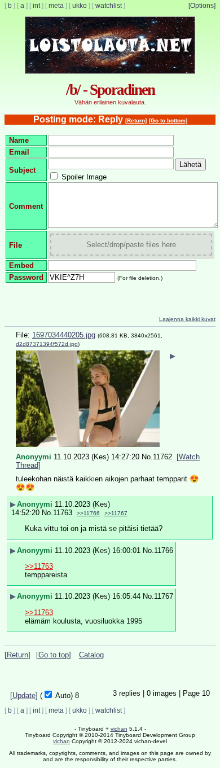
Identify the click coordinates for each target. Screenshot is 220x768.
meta (56, 6)
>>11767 (115, 513)
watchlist (108, 6)
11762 (162, 457)
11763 (62, 512)
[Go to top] (53, 655)
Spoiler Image (84, 177)
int (36, 6)
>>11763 (39, 566)
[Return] (136, 120)
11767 (163, 596)
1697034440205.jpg (63, 335)
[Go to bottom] (168, 120)
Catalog (91, 655)
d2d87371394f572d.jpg (47, 344)
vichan (119, 729)
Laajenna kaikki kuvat (187, 319)
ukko (79, 6)
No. (147, 457)
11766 (163, 550)
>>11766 (88, 513)
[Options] (201, 6)
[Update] (24, 695)
